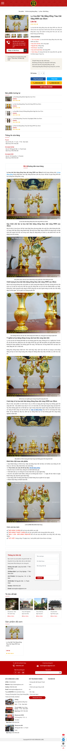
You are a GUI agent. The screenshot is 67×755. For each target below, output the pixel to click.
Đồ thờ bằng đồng (34, 468)
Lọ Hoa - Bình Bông (43, 11)
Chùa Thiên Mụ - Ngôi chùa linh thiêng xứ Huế (39, 613)
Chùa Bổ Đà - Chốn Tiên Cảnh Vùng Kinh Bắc (12, 613)
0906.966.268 (15, 722)
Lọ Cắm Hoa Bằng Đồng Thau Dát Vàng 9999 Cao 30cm (27, 104)
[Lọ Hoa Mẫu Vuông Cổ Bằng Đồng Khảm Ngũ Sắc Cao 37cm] (8, 113)
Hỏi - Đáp (32, 692)
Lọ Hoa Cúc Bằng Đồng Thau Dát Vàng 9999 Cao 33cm (27, 125)
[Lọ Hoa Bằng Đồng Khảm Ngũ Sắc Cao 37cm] (8, 99)
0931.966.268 (24, 711)
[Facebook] (15, 672)
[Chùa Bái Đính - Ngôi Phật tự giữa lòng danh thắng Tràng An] (55, 604)
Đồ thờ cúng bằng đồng (31, 11)
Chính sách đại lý (34, 694)
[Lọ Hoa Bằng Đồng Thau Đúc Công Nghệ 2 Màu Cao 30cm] (8, 120)
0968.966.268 (17, 586)
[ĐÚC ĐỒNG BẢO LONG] (33, 3)
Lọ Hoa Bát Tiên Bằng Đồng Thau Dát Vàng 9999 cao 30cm (14, 644)
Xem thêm (11, 616)
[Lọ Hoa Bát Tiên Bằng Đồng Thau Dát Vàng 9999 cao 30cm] (14, 632)
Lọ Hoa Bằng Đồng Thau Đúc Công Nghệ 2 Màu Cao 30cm (27, 118)
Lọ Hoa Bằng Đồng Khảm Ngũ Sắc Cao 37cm (24, 97)
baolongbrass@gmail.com (19, 588)
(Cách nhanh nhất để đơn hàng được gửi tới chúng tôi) (46, 87)
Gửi (25, 50)
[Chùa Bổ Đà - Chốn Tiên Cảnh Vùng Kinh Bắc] (12, 604)
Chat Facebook (38, 79)
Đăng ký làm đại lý (37, 697)
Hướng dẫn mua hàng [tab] (36, 166)
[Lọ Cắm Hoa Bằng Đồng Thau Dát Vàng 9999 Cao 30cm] (8, 106)
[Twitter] (19, 672)
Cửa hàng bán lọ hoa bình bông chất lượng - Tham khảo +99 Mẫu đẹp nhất (17, 58)
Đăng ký (39, 578)
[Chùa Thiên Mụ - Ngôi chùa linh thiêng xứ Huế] (40, 604)
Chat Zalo (54, 79)
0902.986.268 (15, 732)
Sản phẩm (21, 11)
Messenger (63, 745)
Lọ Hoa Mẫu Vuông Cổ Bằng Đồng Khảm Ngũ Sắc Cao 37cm (28, 111)
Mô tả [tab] (25, 166)
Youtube (63, 737)
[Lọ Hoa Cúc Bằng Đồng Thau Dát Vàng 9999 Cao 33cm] (8, 127)
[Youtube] (23, 672)
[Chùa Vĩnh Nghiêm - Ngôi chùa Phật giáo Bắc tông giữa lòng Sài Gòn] (26, 604)
